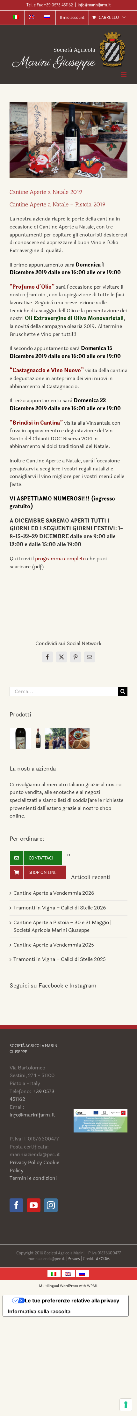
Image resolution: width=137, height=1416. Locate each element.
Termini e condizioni (33, 1178)
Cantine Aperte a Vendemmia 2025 (53, 945)
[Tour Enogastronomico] (79, 738)
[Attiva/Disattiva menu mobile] (124, 74)
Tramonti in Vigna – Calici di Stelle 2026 (59, 908)
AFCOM (103, 1259)
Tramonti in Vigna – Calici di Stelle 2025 (59, 959)
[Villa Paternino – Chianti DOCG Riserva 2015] (38, 738)
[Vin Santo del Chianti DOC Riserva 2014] (21, 738)
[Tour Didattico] (56, 738)
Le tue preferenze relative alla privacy (72, 1300)
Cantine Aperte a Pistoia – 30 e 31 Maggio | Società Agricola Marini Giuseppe (62, 926)
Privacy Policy (26, 1162)
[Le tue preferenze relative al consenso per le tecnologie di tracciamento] (126, 1405)
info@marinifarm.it (94, 5)
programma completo (60, 559)
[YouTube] (33, 1205)
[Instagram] (51, 1205)
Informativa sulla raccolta (39, 1311)
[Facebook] (16, 1205)
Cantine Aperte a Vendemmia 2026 (53, 893)
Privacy (74, 1259)
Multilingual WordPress (58, 1286)
